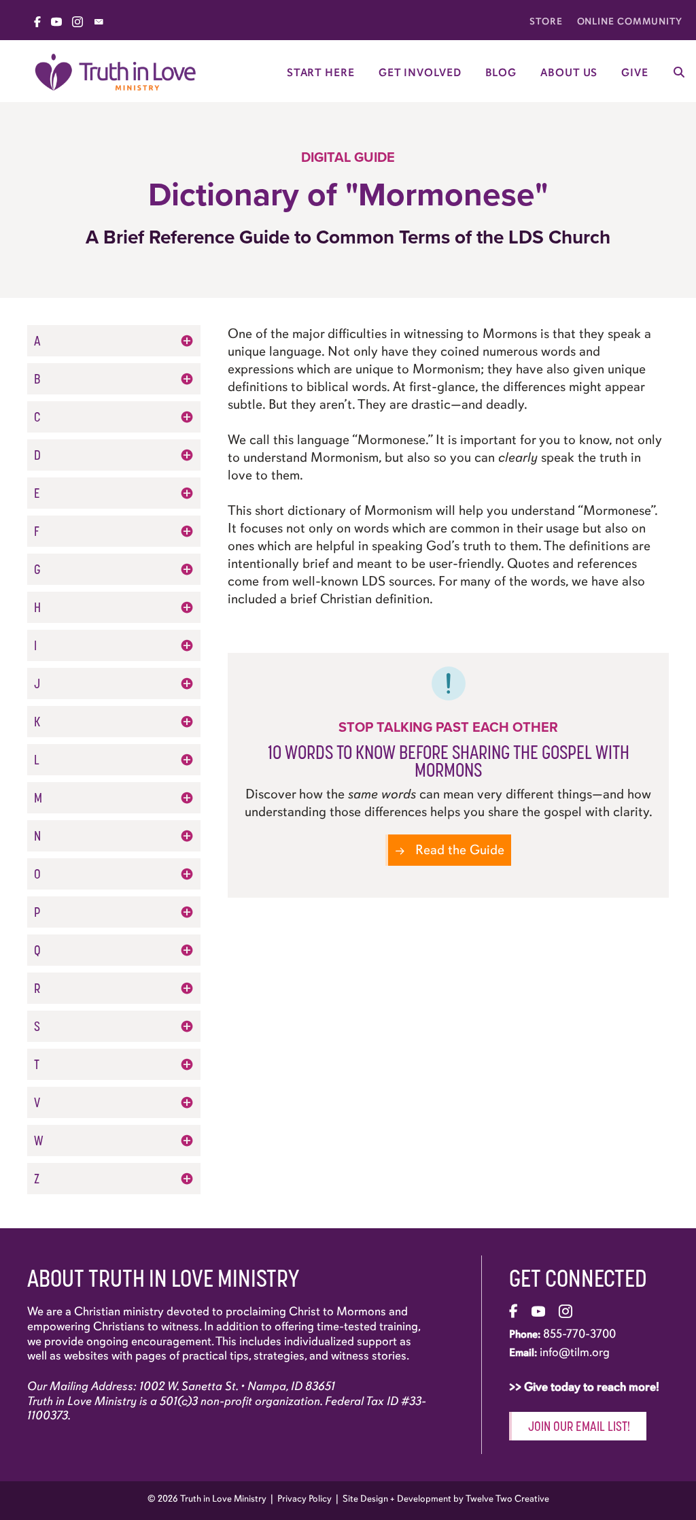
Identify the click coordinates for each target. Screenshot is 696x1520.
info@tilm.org (575, 1352)
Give (634, 73)
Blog (501, 73)
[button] (114, 340)
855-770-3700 (579, 1333)
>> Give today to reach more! (585, 1386)
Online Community (629, 21)
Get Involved (420, 73)
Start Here (321, 73)
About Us (568, 73)
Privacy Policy (304, 1498)
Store (546, 21)
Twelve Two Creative (507, 1498)
